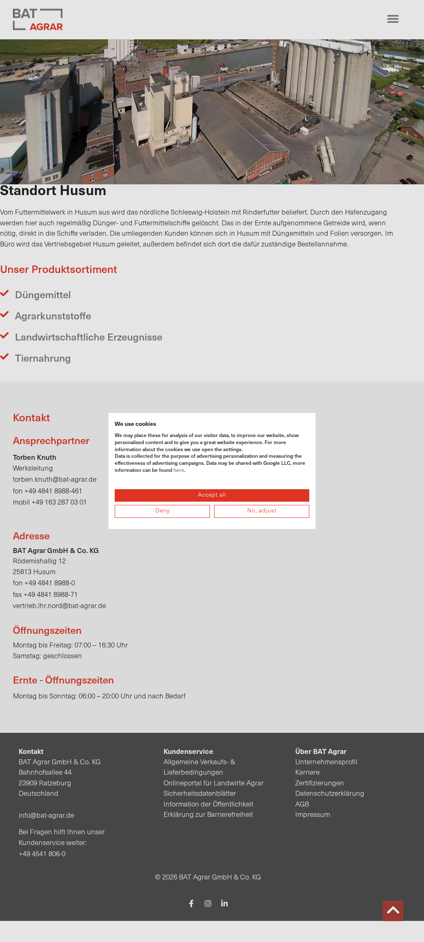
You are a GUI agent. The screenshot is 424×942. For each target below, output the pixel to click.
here (178, 469)
